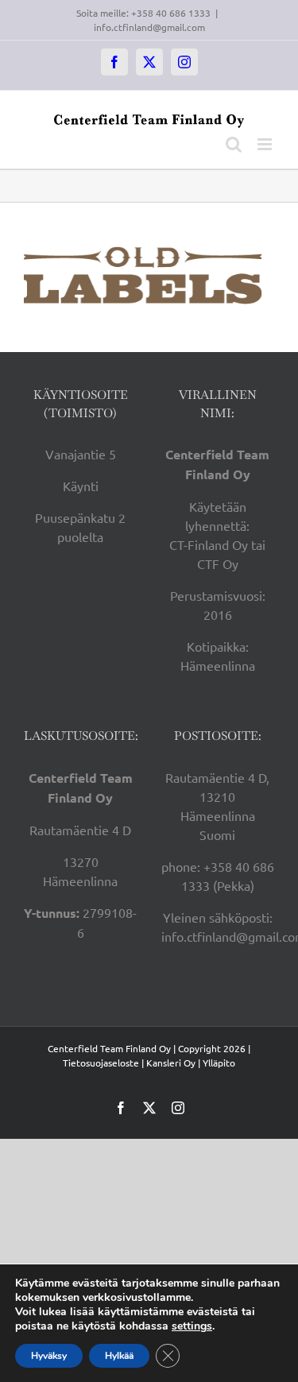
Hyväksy (49, 1355)
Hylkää (119, 1355)
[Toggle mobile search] (234, 144)
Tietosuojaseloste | (103, 1062)
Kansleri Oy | (174, 1062)
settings (192, 1326)
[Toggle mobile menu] (265, 144)
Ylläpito (219, 1062)
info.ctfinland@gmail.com (149, 27)
